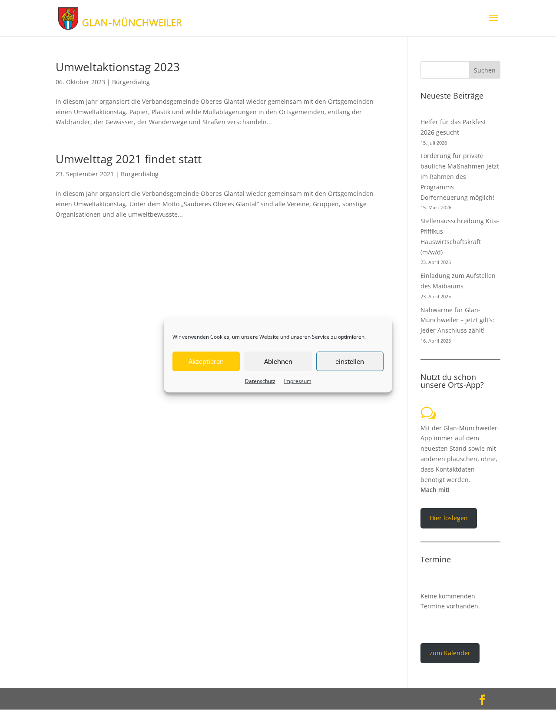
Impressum (297, 380)
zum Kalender (450, 653)
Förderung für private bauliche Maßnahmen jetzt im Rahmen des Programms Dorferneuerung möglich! (459, 176)
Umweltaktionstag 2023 (118, 67)
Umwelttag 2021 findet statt (129, 159)
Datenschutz (260, 380)
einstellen (349, 361)
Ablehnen (278, 361)
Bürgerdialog (131, 82)
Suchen (485, 70)
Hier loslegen (449, 518)
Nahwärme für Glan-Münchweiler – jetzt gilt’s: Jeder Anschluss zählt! (457, 320)
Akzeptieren (206, 361)
